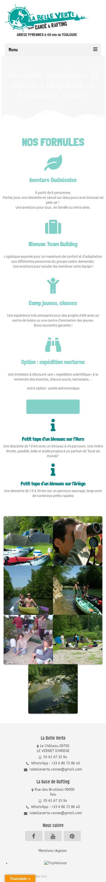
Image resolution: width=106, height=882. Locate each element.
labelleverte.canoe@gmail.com (55, 769)
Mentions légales (53, 851)
